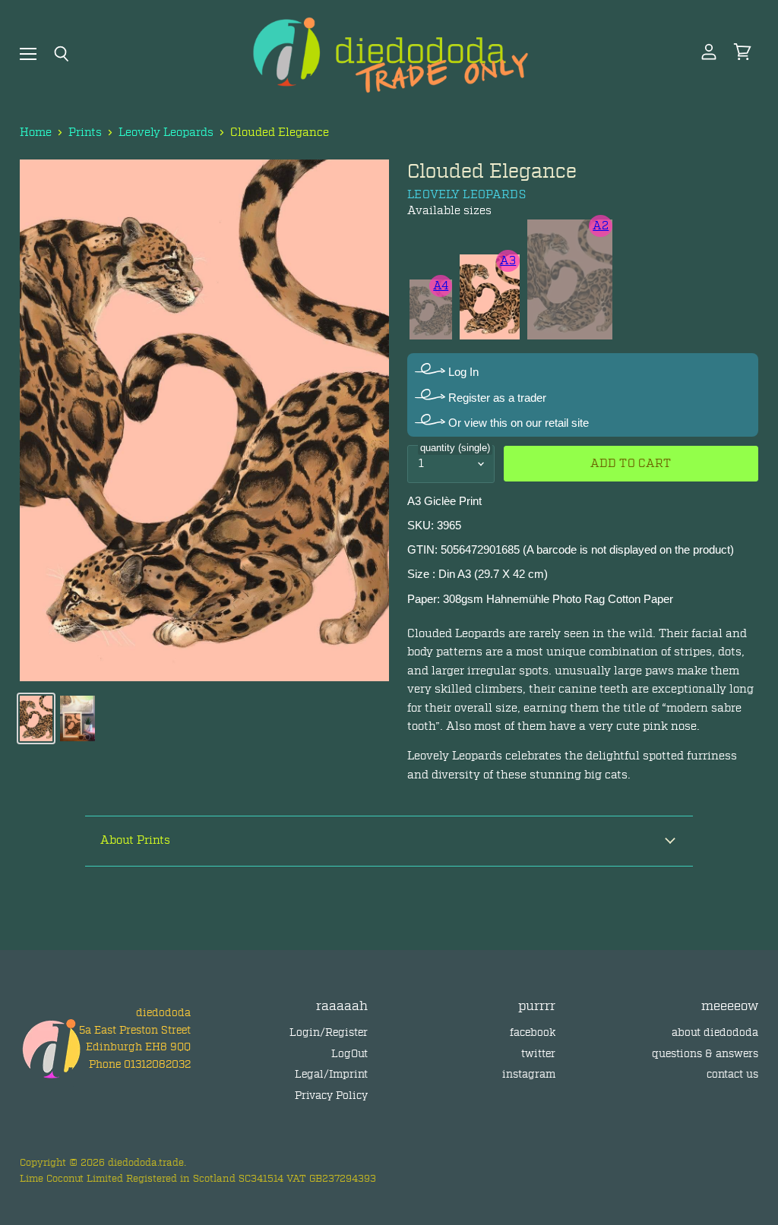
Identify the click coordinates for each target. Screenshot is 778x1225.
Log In (462, 371)
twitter (538, 1053)
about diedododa (715, 1032)
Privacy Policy (331, 1095)
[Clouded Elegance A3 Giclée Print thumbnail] (36, 718)
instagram (528, 1074)
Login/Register (328, 1032)
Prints (85, 132)
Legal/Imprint (331, 1074)
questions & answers (705, 1053)
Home (36, 132)
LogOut (349, 1053)
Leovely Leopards (166, 132)
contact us (732, 1074)
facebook (532, 1032)
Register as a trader (495, 397)
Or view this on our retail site (517, 422)
